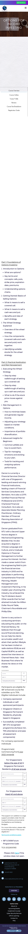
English (12, 930)
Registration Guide (14, 110)
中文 (20, 930)
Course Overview (14, 90)
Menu (25, 7)
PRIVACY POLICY (13, 927)
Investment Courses (14, 911)
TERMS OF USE (14, 928)
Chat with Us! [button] (22, 2)
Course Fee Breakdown (14, 106)
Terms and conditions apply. (11, 835)
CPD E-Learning (14, 916)
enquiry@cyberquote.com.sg (13, 879)
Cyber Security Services (14, 913)
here (17, 853)
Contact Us (14, 918)
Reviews (14, 102)
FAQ (14, 920)
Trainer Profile (14, 99)
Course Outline (14, 95)
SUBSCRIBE (14, 890)
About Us (14, 906)
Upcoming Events (14, 908)
